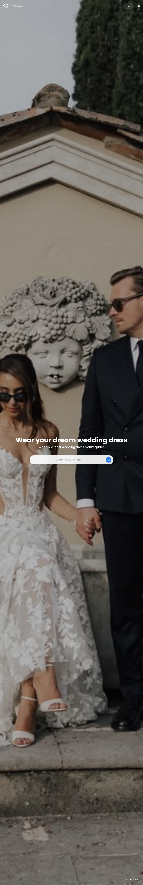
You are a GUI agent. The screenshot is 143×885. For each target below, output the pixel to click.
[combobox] (71, 459)
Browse (19, 6)
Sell (129, 6)
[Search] (108, 460)
